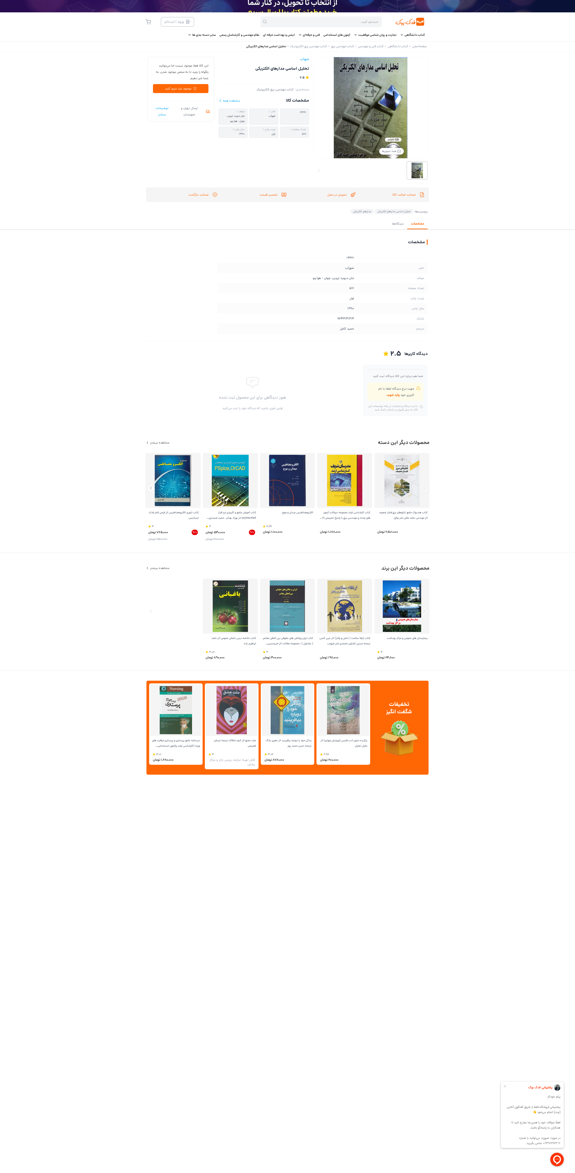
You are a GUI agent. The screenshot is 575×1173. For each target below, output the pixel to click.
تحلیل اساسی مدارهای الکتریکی (394, 211)
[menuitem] (412, 34)
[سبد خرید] (148, 22)
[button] (151, 488)
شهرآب (304, 59)
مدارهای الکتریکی (362, 211)
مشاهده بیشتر (159, 442)
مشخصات (417, 223)
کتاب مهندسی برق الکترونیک (275, 89)
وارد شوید (393, 395)
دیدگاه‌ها (398, 223)
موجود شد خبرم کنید (178, 88)
